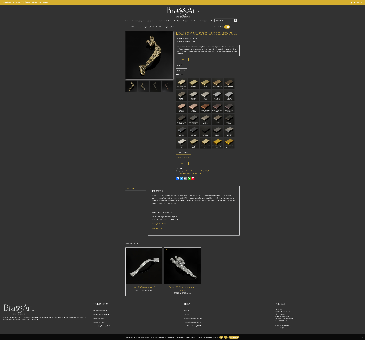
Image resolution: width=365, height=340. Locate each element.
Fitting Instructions (159, 224)
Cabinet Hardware (191, 171)
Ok (221, 337)
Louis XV (197, 173)
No (226, 337)
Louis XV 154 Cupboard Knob (182, 289)
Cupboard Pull (203, 171)
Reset (182, 59)
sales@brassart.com (285, 328)
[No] (363, 337)
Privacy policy (233, 337)
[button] (182, 157)
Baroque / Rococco (187, 173)
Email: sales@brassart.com (37, 2)
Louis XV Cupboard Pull (144, 287)
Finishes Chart (157, 228)
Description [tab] (129, 188)
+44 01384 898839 (283, 325)
